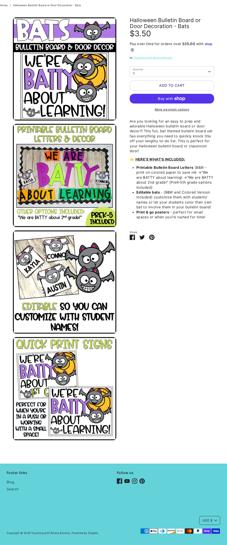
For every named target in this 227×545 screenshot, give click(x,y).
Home (4, 5)
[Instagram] (134, 481)
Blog (11, 482)
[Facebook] (119, 481)
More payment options (172, 109)
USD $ (207, 520)
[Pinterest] (142, 481)
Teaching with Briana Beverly (153, 57)
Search (13, 489)
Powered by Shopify (85, 533)
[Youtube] (127, 481)
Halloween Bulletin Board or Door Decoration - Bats (47, 5)
